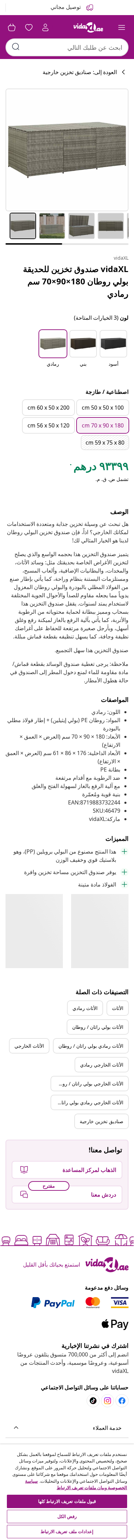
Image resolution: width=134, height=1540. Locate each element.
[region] (67, 1492)
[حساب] (45, 27)
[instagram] (107, 1400)
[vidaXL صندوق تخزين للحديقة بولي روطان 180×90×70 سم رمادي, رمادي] (67, 150)
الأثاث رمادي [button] (85, 1008)
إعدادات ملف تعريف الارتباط (67, 1531)
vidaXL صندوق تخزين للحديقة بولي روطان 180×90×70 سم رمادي (76, 281)
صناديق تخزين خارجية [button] (101, 1121)
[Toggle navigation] (121, 27)
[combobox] (67, 47)
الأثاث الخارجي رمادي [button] (101, 1064)
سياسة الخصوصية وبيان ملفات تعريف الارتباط (76, 1484)
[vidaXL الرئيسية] (88, 27)
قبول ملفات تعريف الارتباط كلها (67, 1501)
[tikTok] (93, 1400)
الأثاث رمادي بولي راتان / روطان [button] (90, 1046)
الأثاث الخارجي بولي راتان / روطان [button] (88, 1083)
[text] (99, 467)
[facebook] (122, 1400)
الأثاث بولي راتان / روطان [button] (97, 1027)
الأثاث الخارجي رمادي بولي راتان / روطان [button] (87, 1102)
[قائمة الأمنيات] (28, 27)
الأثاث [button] (117, 1008)
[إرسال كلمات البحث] (15, 46)
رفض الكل (67, 1516)
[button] (113, 352)
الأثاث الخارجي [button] (29, 1046)
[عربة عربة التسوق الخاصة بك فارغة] (11, 27)
